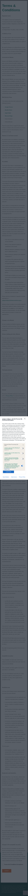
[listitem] (14, 445)
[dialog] (14, 448)
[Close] (25, 419)
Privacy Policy (22, 477)
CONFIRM (8, 471)
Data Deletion (6, 477)
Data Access (14, 477)
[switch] (22, 448)
